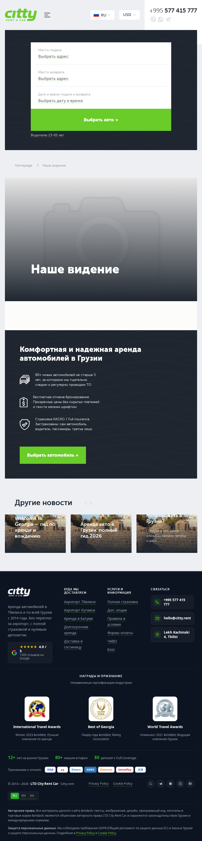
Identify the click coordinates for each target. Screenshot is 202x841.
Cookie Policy (123, 783)
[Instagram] (180, 784)
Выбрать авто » (101, 120)
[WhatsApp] (151, 784)
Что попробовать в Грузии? (164, 515)
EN (23, 795)
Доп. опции (117, 610)
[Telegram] (168, 19)
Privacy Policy (99, 783)
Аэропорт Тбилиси (80, 601)
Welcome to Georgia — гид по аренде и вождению (35, 527)
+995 (173, 10)
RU (15, 795)
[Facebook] (190, 784)
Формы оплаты (120, 632)
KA (32, 795)
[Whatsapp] (160, 19)
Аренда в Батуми (78, 618)
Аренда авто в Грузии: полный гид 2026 (99, 530)
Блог (111, 649)
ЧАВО (112, 641)
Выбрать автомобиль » (53, 455)
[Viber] (153, 19)
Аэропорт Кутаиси (79, 610)
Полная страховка (122, 601)
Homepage (23, 165)
